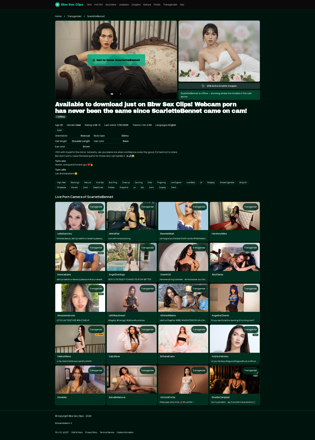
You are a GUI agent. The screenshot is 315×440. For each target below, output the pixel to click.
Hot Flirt (98, 4)
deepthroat (98, 187)
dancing (139, 182)
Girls (89, 4)
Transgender (170, 4)
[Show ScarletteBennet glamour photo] (120, 94)
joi (134, 187)
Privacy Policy (91, 432)
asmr (151, 187)
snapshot (124, 187)
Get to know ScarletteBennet (120, 61)
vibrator (74, 187)
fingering (161, 182)
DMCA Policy (77, 432)
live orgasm (176, 182)
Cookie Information (125, 432)
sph (142, 187)
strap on (243, 182)
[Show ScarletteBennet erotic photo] (112, 94)
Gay (182, 4)
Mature (147, 4)
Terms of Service (107, 432)
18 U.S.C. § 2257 (62, 432)
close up (126, 182)
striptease (61, 187)
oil (201, 182)
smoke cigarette (227, 182)
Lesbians (124, 4)
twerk (173, 187)
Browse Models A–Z (63, 423)
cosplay (162, 187)
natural (87, 182)
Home (58, 16)
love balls (191, 182)
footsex (111, 187)
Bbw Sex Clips (69, 4)
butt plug (113, 182)
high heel (61, 182)
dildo (149, 182)
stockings (75, 182)
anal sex (100, 182)
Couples (136, 4)
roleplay (211, 182)
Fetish (157, 4)
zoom (85, 187)
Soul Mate (110, 4)
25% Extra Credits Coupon (223, 86)
